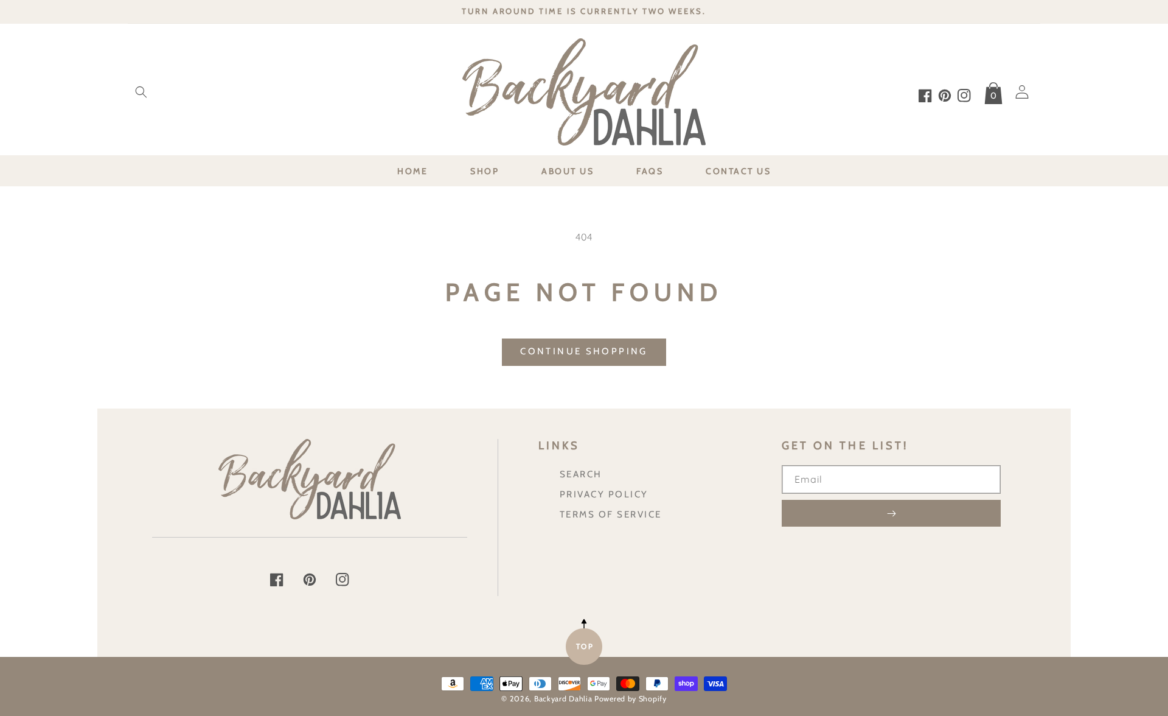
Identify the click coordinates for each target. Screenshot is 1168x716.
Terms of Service (611, 514)
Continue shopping (583, 351)
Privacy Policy (604, 494)
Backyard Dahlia (563, 698)
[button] (141, 92)
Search (581, 474)
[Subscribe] (891, 513)
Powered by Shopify (630, 698)
